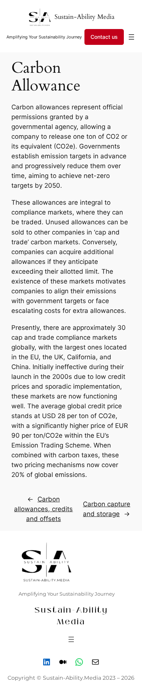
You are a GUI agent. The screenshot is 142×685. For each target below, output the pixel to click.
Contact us (104, 37)
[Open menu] (131, 36)
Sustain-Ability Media (84, 16)
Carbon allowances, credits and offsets (43, 509)
